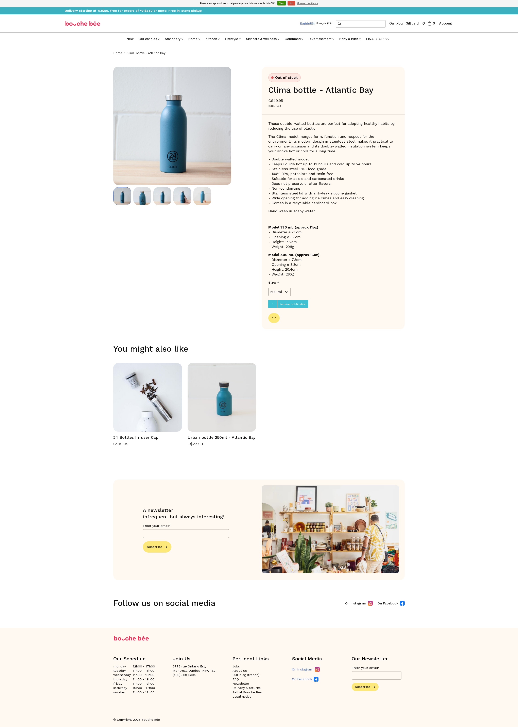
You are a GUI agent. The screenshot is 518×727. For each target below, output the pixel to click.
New (130, 39)
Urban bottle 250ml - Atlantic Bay (222, 437)
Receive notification (292, 304)
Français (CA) (324, 23)
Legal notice (241, 696)
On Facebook (388, 603)
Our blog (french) (245, 675)
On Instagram (355, 603)
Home (117, 53)
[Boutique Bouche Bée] (83, 23)
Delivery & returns (246, 688)
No (291, 3)
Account (445, 23)
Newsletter (240, 683)
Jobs (236, 666)
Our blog (396, 23)
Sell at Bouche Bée (247, 692)
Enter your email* (157, 526)
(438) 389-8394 (184, 675)
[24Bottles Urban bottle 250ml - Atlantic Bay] (222, 397)
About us (239, 671)
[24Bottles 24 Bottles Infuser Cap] (147, 397)
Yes (281, 3)
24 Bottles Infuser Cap (135, 437)
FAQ (235, 679)
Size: (273, 282)
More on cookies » (307, 3)
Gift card (412, 23)
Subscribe (154, 547)
